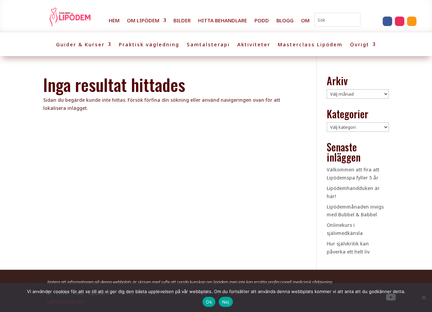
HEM (114, 21)
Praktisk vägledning (149, 45)
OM (305, 21)
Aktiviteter (253, 45)
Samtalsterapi (208, 45)
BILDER (182, 21)
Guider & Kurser (80, 45)
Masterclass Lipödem (310, 45)
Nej (226, 302)
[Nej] (423, 297)
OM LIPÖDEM (143, 21)
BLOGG (285, 21)
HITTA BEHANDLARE (222, 21)
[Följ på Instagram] (399, 21)
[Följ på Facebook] (387, 21)
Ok (209, 302)
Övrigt (359, 45)
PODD (261, 21)
